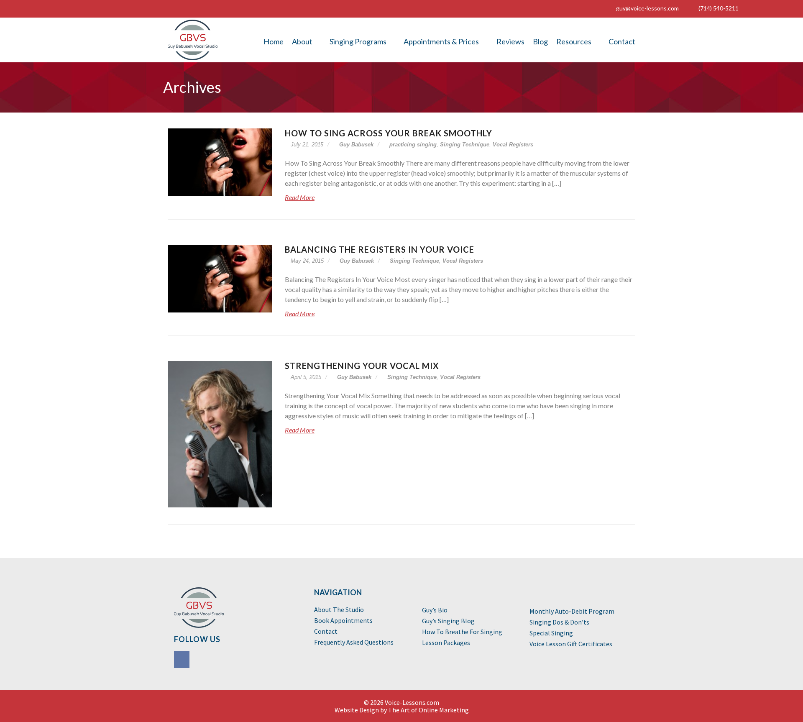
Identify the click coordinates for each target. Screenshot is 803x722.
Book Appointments (343, 620)
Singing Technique (464, 144)
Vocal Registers (513, 144)
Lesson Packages (446, 642)
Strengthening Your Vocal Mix (362, 366)
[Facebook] (182, 660)
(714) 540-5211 (718, 8)
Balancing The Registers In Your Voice (379, 249)
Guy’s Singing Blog (448, 621)
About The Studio (339, 609)
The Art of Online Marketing (428, 710)
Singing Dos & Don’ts (559, 622)
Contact (326, 631)
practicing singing (413, 144)
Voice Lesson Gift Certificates (570, 644)
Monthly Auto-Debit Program (571, 611)
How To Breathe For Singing (462, 631)
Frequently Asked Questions (354, 642)
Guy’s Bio (435, 610)
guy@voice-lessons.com (647, 8)
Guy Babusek (355, 144)
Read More (300, 197)
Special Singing (551, 633)
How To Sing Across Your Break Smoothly (388, 133)
